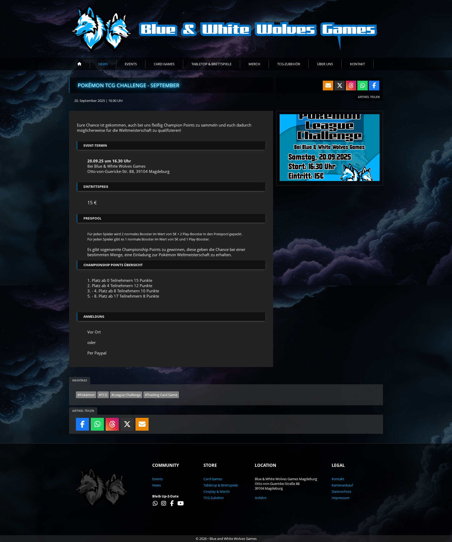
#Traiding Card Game (161, 394)
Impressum (340, 497)
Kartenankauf (342, 485)
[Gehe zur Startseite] (226, 29)
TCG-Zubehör (288, 64)
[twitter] (127, 425)
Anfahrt (261, 497)
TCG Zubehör (214, 497)
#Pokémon (86, 394)
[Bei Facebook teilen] (82, 425)
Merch (254, 64)
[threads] (112, 425)
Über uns (325, 64)
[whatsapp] (97, 425)
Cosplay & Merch (217, 491)
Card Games (164, 64)
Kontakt (357, 64)
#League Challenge (126, 394)
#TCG (103, 394)
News (103, 64)
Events (131, 64)
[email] (142, 425)
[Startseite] (79, 63)
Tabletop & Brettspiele (211, 64)
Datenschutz (341, 491)
